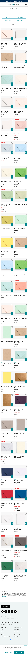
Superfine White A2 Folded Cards (6, 134)
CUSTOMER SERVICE (18, 627)
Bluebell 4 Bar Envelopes (18, 157)
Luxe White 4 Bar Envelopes (6, 182)
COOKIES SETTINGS (8, 652)
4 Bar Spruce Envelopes (4, 575)
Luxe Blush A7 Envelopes (5, 44)
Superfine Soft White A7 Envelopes (20, 89)
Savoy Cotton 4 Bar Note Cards (20, 528)
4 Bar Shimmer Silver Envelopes (7, 551)
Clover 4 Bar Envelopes (17, 182)
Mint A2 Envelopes (20, 228)
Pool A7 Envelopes (6, 88)
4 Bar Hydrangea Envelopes (5, 157)
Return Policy (16, 632)
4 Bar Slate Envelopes (20, 550)
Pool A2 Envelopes (6, 295)
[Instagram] (12, 611)
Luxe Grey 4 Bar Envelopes (5, 457)
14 (18, 584)
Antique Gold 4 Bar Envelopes (19, 387)
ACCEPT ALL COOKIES (18, 652)
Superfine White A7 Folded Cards (20, 44)
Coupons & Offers (17, 634)
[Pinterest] (5, 611)
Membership (16, 638)
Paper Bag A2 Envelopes (18, 252)
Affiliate (2, 634)
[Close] (25, 647)
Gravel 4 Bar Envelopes (4, 434)
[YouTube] (15, 611)
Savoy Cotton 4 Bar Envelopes (6, 528)
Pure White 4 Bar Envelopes (19, 481)
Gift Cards (16, 636)
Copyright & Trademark (5, 636)
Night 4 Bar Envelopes (7, 480)
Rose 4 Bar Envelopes (20, 134)
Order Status (16, 629)
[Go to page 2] (20, 584)
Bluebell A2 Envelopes (7, 274)
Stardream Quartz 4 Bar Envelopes (20, 575)
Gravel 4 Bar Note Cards (19, 434)
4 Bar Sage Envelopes (20, 204)
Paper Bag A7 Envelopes (4, 66)
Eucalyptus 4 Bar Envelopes (6, 205)
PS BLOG (6, 606)
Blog (2, 629)
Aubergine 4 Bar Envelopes (19, 409)
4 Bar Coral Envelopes (20, 295)
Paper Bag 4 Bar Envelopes (19, 341)
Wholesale (3, 632)
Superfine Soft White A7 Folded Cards (20, 66)
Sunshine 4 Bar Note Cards (6, 387)
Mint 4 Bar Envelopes (20, 318)
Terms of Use (16, 639)
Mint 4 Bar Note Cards (7, 341)
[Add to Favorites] (12, 29)
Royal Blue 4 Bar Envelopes (19, 504)
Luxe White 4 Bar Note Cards (19, 457)
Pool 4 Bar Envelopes (20, 363)
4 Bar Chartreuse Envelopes (5, 229)
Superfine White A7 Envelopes (6, 112)
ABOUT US (3, 627)
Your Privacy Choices (5, 639)
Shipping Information (18, 631)
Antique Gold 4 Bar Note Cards (6, 409)
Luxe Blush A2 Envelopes (18, 112)
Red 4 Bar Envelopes (6, 503)
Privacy (2, 638)
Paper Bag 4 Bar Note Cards (7, 364)
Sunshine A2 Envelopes (4, 252)
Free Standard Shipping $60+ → (14, 1)
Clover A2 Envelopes (20, 274)
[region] (14, 650)
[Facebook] (2, 611)
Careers (2, 631)
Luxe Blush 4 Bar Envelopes (5, 319)
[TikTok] (9, 611)
